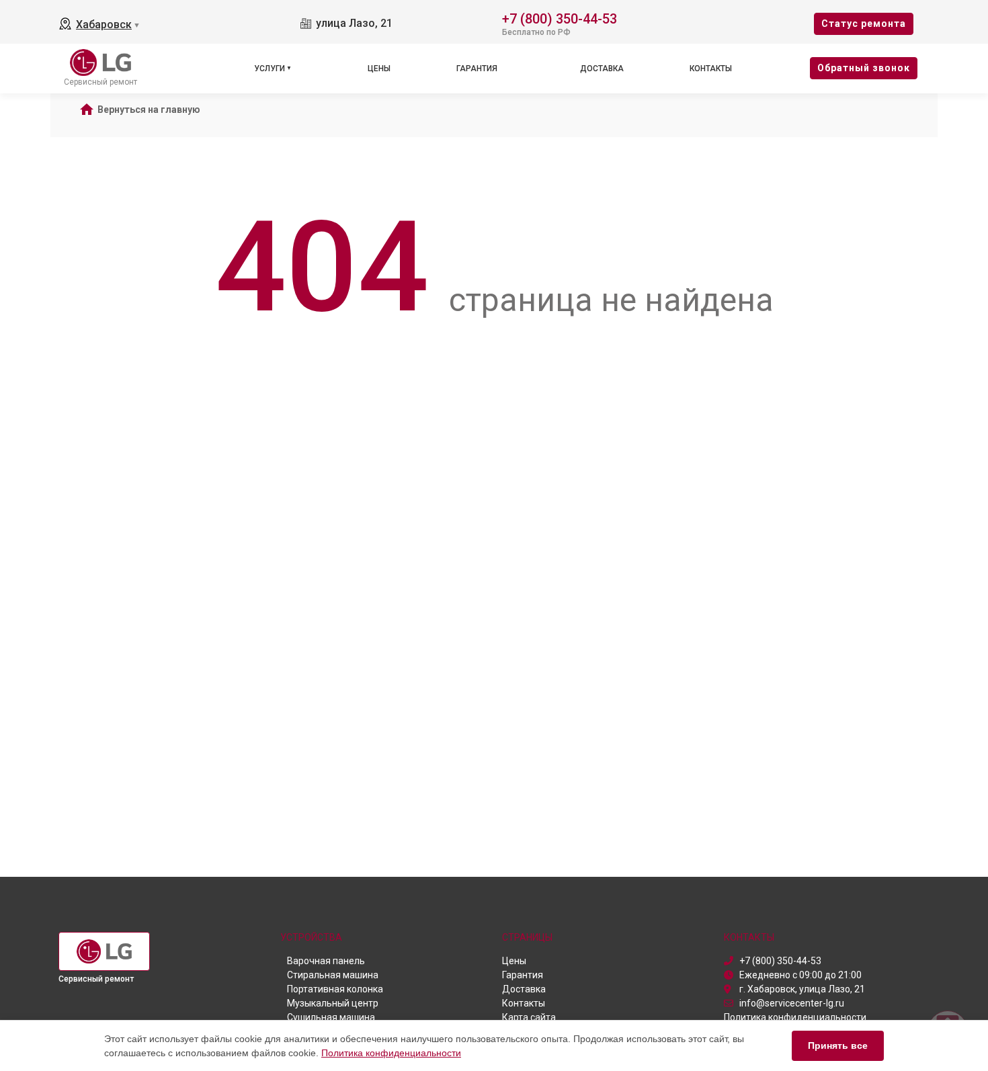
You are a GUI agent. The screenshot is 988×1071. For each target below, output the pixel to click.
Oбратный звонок (863, 67)
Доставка (602, 68)
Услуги (269, 68)
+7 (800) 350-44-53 (559, 18)
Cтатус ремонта (863, 23)
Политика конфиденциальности (391, 1052)
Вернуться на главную (148, 109)
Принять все (838, 1045)
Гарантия (476, 68)
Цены (379, 68)
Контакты (711, 68)
